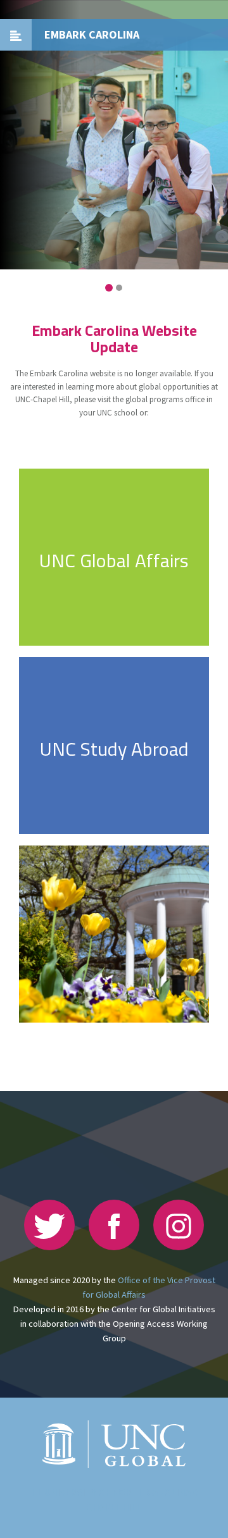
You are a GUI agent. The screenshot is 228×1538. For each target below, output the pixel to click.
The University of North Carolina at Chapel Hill (114, 1500)
